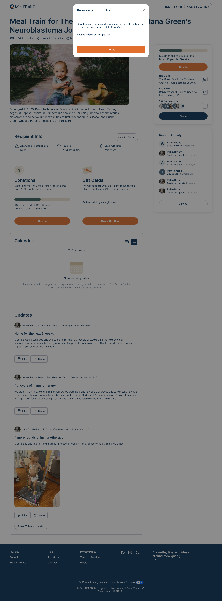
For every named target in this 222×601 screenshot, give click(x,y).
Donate (111, 49)
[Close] (144, 10)
